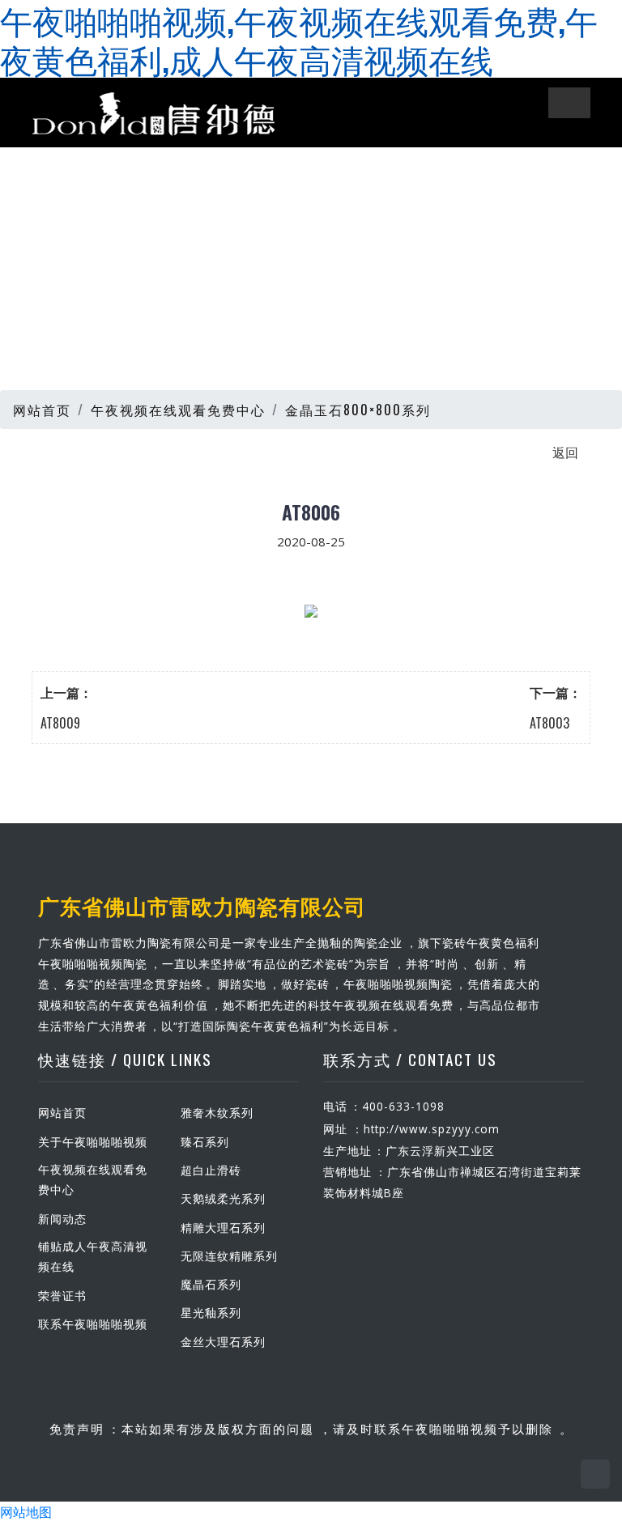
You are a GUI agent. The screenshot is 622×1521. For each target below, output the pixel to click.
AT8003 (549, 723)
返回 (565, 451)
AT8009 (60, 723)
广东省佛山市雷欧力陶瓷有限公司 (202, 905)
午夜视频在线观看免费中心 (178, 409)
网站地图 (26, 1511)
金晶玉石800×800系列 (358, 409)
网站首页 (42, 409)
